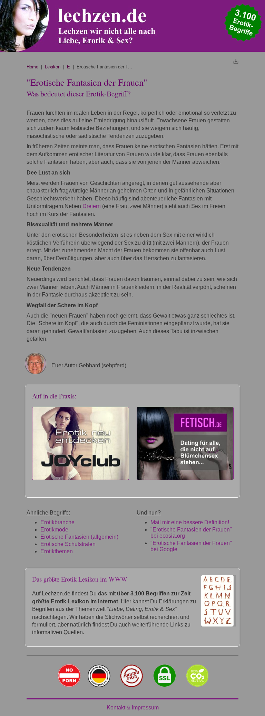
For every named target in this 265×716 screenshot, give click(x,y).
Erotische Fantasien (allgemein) (79, 537)
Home (32, 66)
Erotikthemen (56, 551)
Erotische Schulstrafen (68, 544)
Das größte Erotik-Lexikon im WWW (79, 579)
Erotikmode (54, 530)
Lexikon (52, 66)
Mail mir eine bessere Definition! (189, 522)
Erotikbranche (57, 522)
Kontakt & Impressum (133, 707)
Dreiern (91, 206)
